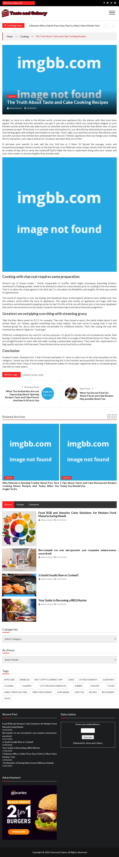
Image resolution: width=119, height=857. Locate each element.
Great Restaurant (42, 692)
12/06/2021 (32, 108)
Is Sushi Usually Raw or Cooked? (58, 575)
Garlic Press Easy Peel (15, 692)
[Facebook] (104, 3)
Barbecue (25, 679)
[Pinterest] (115, 3)
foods (111, 686)
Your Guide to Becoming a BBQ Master (62, 600)
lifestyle (79, 692)
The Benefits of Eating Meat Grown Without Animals (28, 763)
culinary (27, 686)
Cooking (24, 36)
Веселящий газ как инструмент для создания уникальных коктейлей (77, 551)
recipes (34, 374)
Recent (8, 504)
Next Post (85, 388)
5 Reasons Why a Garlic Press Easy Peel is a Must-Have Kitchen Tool (64, 25)
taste (41, 374)
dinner (78, 686)
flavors (94, 686)
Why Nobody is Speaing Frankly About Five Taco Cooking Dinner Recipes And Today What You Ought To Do (30, 485)
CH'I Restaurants (88, 679)
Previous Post (31, 387)
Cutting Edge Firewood (53, 686)
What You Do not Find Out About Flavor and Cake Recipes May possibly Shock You (96, 395)
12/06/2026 (61, 520)
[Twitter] (107, 3)
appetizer (9, 679)
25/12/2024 (61, 557)
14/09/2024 (61, 579)
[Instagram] (111, 3)
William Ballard (47, 520)
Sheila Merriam (15, 108)
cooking (26, 374)
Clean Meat (108, 679)
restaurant (108, 692)
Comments (34, 504)
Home (10, 36)
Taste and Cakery (94, 743)
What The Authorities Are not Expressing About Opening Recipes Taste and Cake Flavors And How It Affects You (22, 396)
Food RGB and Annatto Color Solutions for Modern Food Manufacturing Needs (77, 514)
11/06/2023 (61, 604)
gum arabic (63, 692)
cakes (71, 679)
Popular (20, 504)
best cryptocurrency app (49, 679)
